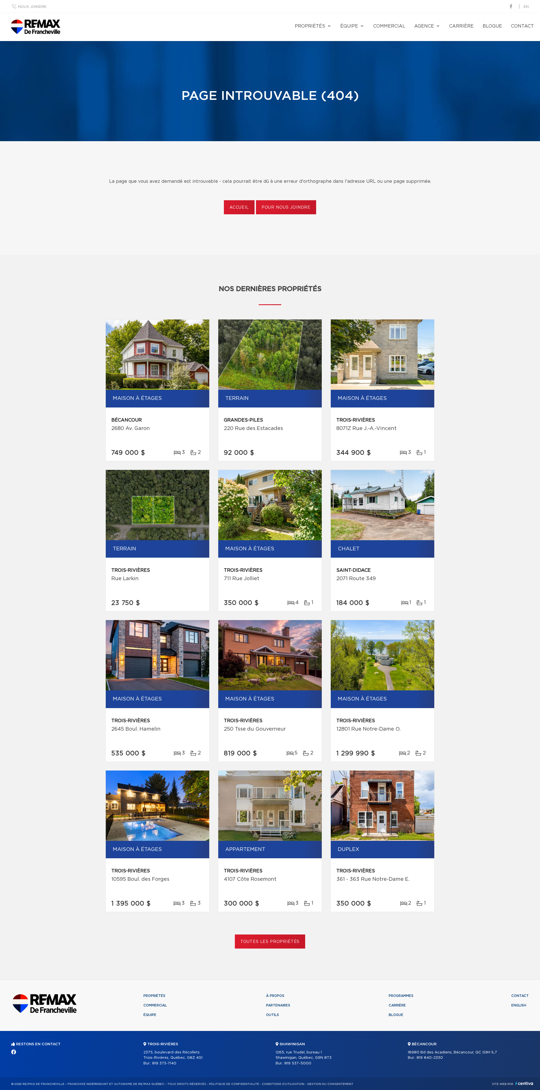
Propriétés (310, 26)
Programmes (401, 995)
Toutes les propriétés (270, 942)
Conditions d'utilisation (283, 1084)
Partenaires (278, 1005)
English (518, 1005)
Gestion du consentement (330, 1084)
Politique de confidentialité (234, 1084)
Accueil (239, 208)
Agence (424, 26)
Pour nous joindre (286, 208)
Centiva (524, 1083)
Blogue (492, 26)
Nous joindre (32, 7)
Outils (272, 1015)
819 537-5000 (297, 1063)
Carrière (461, 26)
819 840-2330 (430, 1058)
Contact (522, 26)
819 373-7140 (164, 1063)
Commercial (389, 26)
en (526, 7)
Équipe (349, 26)
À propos (275, 995)
